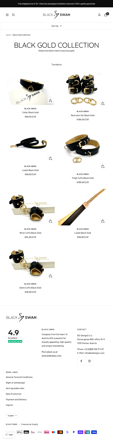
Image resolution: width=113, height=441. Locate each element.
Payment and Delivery (16, 399)
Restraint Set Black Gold (82, 115)
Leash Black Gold (30, 170)
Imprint (9, 405)
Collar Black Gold (30, 112)
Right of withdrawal (15, 382)
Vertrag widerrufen (15, 388)
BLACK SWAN (30, 108)
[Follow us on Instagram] (89, 361)
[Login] (99, 15)
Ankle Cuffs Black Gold (30, 287)
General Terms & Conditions (19, 377)
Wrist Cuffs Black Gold (30, 232)
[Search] (13, 15)
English (11, 415)
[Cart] (105, 14)
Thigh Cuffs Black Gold (83, 178)
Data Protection (13, 393)
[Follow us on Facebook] (81, 361)
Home (8, 35)
